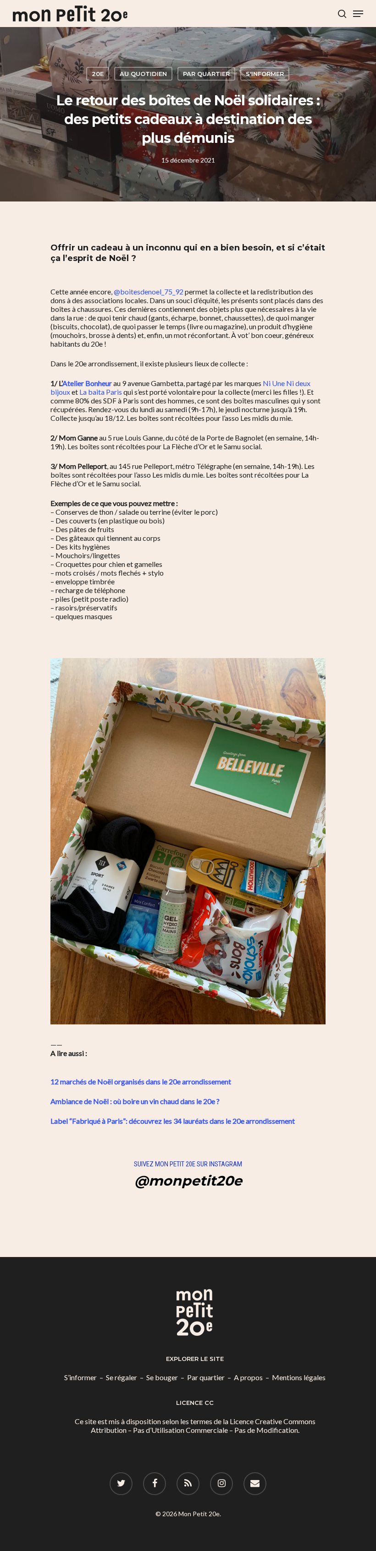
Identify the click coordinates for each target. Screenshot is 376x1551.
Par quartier (206, 73)
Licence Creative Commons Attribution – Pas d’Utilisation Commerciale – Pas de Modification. (203, 1425)
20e (98, 73)
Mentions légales (299, 1377)
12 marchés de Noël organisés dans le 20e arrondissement (140, 1081)
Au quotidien (143, 73)
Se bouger (162, 1377)
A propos (248, 1377)
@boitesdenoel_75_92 (148, 291)
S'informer (265, 73)
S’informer (80, 1377)
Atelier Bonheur (87, 383)
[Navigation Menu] (358, 13)
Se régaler (121, 1377)
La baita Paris (100, 391)
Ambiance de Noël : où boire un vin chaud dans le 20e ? (135, 1101)
